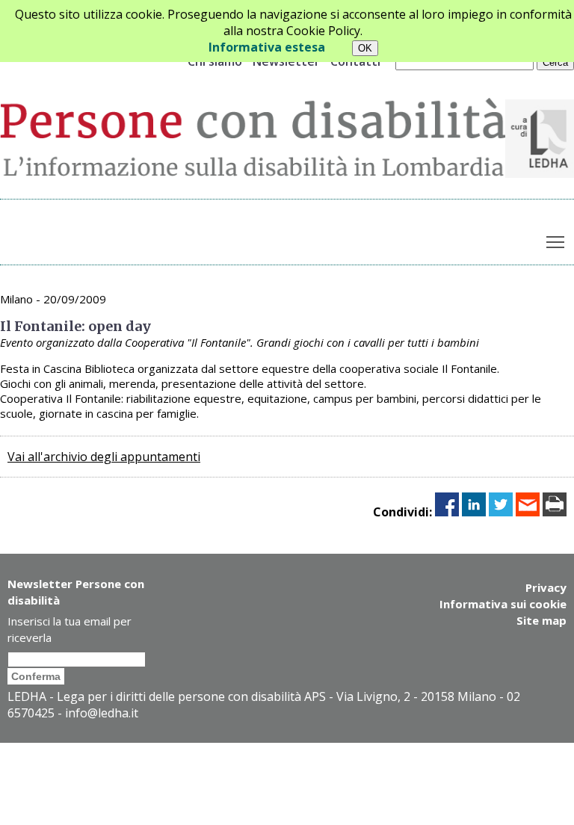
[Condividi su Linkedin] (474, 512)
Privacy (546, 587)
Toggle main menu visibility (556, 241)
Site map (541, 620)
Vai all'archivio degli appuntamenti (103, 456)
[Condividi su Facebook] (447, 512)
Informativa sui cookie (503, 603)
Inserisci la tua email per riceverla (69, 629)
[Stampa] (555, 512)
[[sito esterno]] (539, 173)
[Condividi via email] (528, 512)
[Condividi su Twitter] (501, 512)
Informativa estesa (267, 47)
